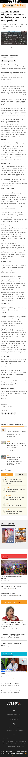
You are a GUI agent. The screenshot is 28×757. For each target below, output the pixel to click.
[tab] (11, 47)
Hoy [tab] (7, 474)
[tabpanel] (7, 535)
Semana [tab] (21, 474)
